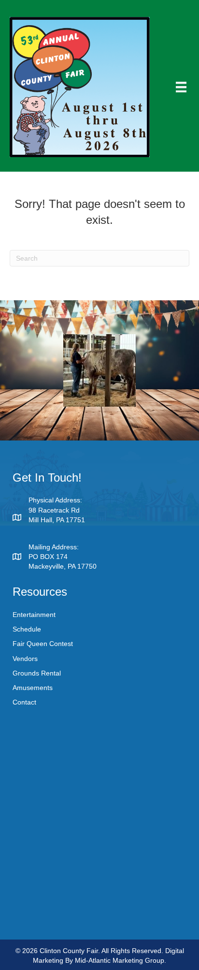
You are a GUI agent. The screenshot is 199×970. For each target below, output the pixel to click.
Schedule (27, 629)
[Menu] (181, 87)
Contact (24, 702)
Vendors (25, 658)
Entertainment (34, 614)
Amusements (33, 687)
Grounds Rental (37, 673)
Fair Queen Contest (43, 643)
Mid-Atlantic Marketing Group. (120, 960)
